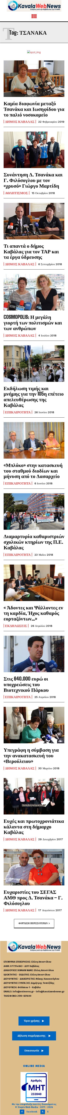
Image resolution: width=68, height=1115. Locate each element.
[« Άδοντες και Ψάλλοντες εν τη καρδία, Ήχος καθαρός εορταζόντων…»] (34, 583)
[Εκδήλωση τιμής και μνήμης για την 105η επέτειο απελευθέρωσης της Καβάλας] (34, 363)
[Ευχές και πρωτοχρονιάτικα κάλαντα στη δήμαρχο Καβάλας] (34, 796)
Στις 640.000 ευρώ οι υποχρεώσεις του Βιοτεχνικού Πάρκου (26, 684)
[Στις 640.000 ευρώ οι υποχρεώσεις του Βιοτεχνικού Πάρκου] (34, 654)
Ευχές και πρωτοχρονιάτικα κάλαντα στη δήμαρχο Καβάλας (34, 826)
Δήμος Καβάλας (19, 121)
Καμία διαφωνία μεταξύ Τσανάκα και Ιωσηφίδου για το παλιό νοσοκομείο (34, 109)
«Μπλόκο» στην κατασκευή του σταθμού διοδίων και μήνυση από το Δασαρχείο (33, 470)
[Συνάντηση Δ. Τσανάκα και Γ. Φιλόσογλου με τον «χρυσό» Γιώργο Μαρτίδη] (34, 150)
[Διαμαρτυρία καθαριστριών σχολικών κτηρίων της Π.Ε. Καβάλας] (34, 511)
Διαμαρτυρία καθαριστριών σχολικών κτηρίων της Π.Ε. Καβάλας (34, 541)
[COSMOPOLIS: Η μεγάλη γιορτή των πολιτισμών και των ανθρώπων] (34, 292)
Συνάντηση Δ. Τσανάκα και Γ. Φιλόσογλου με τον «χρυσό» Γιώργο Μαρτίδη (33, 180)
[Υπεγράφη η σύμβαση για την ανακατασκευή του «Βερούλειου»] (34, 725)
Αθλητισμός (16, 193)
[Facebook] (22, 1112)
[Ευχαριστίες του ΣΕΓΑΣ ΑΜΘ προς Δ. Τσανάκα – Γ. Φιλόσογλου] (34, 867)
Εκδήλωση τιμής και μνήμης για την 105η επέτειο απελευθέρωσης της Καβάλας (34, 396)
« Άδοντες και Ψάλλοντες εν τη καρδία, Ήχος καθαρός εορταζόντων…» (33, 613)
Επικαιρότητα (18, 412)
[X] (42, 1112)
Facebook (31, 1111)
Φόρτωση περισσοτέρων (33, 923)
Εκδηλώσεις (16, 625)
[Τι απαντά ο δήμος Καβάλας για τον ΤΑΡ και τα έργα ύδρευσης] (34, 221)
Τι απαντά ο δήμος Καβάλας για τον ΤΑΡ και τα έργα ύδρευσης (31, 251)
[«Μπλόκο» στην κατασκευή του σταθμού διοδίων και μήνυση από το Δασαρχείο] (34, 440)
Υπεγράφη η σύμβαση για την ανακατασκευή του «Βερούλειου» (31, 755)
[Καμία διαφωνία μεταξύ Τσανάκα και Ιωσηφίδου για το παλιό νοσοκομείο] (34, 78)
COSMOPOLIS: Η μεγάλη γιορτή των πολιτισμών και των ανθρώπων (33, 322)
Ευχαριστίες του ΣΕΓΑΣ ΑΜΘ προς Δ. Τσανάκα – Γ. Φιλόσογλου (33, 897)
